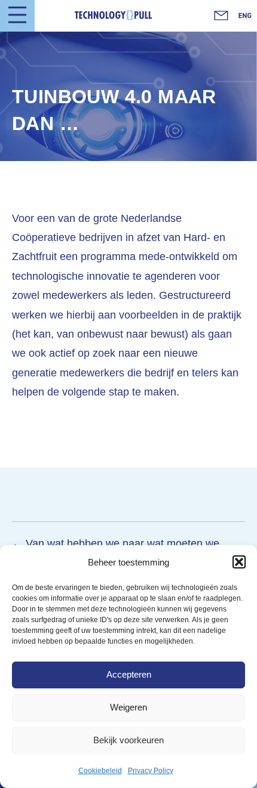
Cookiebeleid (100, 771)
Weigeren (128, 707)
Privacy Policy (150, 771)
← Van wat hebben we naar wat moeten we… (121, 543)
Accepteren (128, 674)
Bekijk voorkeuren (128, 740)
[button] (239, 562)
